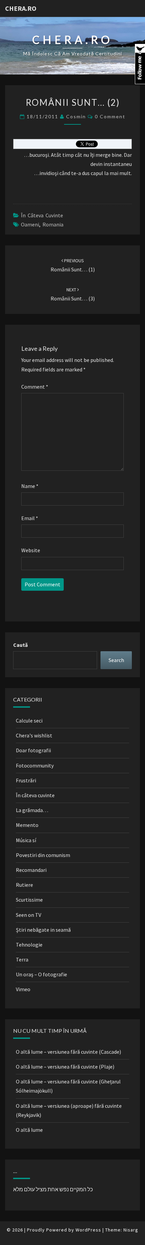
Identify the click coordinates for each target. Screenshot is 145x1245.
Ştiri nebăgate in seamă (43, 929)
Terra (22, 959)
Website (30, 550)
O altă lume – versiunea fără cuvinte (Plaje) (65, 1066)
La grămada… (32, 810)
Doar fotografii (33, 750)
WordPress (88, 1230)
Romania (52, 224)
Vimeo (23, 989)
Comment (34, 386)
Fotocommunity (35, 765)
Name (29, 486)
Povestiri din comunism (43, 855)
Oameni (30, 224)
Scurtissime (29, 899)
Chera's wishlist (34, 735)
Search (116, 660)
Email (29, 518)
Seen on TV (28, 914)
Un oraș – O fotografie (41, 974)
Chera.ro (20, 8)
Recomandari (31, 869)
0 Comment (110, 116)
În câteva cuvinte (42, 215)
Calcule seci (29, 720)
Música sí (26, 840)
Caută (20, 644)
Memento (27, 825)
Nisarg (130, 1230)
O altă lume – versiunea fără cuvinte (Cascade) (68, 1051)
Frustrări (26, 780)
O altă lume (29, 1129)
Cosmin (76, 116)
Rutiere (24, 884)
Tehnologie (29, 944)
